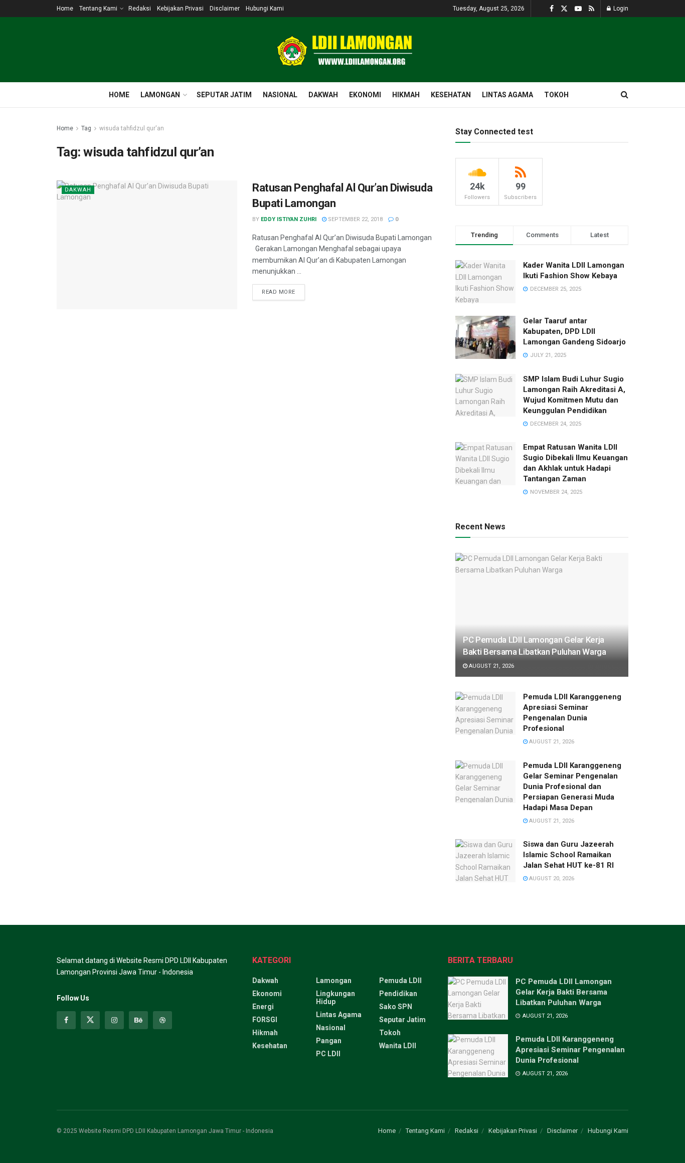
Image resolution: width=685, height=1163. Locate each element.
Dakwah (323, 95)
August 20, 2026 (551, 878)
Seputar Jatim (224, 95)
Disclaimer (225, 8)
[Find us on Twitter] (564, 9)
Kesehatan (451, 95)
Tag (86, 128)
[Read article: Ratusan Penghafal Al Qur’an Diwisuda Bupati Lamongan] (147, 244)
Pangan (328, 1041)
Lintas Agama (507, 95)
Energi (263, 1007)
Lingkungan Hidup (335, 998)
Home (65, 8)
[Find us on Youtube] (578, 9)
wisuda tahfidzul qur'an (131, 128)
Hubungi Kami (265, 8)
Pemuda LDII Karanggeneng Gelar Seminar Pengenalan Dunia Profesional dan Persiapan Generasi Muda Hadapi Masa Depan (572, 786)
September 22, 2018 (354, 219)
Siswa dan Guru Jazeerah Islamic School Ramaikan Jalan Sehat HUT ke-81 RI (568, 855)
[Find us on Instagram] (114, 1020)
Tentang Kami (98, 8)
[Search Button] (624, 94)
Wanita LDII (397, 1046)
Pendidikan (398, 994)
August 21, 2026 (490, 666)
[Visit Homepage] (342, 50)
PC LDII (328, 1054)
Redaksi (139, 8)
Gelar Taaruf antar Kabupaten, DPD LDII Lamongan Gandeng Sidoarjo (574, 331)
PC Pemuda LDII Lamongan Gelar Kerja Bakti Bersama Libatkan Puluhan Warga (564, 992)
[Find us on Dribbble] (162, 1020)
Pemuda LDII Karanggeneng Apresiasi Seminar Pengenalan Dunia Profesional (570, 1050)
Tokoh (556, 95)
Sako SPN (395, 1007)
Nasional (280, 95)
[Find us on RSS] (591, 9)
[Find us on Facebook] (552, 9)
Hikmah (406, 95)
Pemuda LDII (400, 981)
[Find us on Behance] (138, 1020)
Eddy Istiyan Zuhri (288, 219)
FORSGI (264, 1020)
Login (620, 8)
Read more (283, 289)
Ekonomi (365, 95)
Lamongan (160, 95)
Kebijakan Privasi (180, 8)
